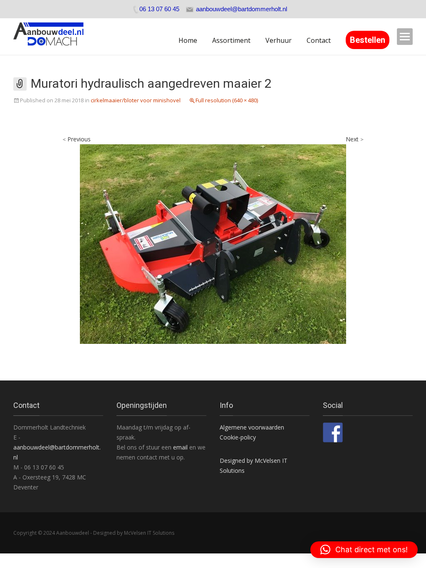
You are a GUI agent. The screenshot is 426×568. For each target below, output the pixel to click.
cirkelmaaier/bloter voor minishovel (136, 100)
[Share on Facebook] (333, 432)
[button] (364, 549)
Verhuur (278, 40)
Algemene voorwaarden (252, 427)
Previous (76, 139)
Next (355, 139)
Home (187, 40)
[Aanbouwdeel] (53, 36)
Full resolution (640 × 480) (227, 100)
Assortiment (231, 40)
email (181, 447)
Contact (319, 40)
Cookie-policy (238, 437)
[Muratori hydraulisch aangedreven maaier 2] (213, 243)
